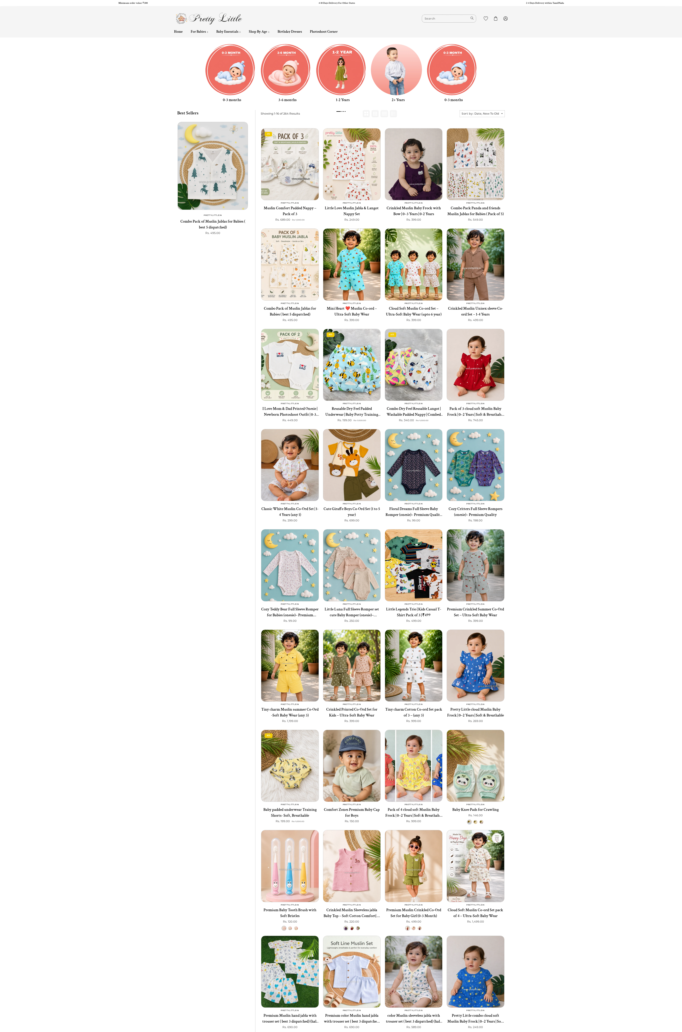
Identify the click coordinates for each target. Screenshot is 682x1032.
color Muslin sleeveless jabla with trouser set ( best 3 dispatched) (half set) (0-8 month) (413, 1018)
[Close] (61, 1011)
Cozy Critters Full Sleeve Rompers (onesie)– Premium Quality (475, 511)
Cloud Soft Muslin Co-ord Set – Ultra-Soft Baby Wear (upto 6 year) (414, 311)
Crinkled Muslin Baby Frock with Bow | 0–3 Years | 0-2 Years (414, 211)
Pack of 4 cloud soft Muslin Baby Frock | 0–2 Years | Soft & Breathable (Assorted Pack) (413, 812)
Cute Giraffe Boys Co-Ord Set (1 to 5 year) (352, 511)
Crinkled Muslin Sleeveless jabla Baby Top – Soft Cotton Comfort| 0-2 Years (352, 913)
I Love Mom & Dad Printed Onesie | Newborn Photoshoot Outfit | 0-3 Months (289, 411)
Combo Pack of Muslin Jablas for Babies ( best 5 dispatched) (212, 224)
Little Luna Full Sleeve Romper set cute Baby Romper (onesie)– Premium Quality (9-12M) (352, 612)
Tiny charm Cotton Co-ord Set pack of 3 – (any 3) (413, 712)
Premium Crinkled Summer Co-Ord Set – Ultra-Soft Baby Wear (475, 612)
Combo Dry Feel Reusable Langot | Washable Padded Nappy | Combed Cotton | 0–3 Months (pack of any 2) (413, 411)
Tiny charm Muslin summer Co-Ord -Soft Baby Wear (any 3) (290, 712)
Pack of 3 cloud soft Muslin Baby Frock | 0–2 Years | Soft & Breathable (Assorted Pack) (475, 411)
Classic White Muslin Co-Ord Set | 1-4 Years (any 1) (289, 511)
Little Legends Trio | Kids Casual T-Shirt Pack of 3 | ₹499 (413, 612)
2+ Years (398, 100)
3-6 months (287, 100)
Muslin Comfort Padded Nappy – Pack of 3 (290, 211)
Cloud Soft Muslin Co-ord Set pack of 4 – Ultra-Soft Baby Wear (475, 912)
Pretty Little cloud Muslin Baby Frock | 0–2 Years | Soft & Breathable (475, 712)
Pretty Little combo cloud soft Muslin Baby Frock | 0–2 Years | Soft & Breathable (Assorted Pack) (475, 1018)
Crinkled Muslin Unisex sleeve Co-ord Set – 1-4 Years (475, 311)
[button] (495, 18)
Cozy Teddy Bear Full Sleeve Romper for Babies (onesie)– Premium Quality (290, 612)
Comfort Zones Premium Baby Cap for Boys (352, 812)
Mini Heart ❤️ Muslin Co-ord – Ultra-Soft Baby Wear (352, 311)
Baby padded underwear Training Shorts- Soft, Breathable (290, 812)
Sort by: (468, 113)
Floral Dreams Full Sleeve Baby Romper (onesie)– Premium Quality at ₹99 (414, 512)
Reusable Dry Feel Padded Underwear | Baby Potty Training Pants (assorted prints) (351, 411)
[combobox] (449, 19)
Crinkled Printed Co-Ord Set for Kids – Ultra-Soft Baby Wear (351, 712)
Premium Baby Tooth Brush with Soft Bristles (290, 912)
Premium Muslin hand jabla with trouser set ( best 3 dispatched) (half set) (290, 1018)
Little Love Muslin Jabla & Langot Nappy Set (352, 211)
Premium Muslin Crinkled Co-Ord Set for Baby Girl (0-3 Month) (413, 912)
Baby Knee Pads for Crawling (475, 809)
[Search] (472, 18)
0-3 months (232, 100)
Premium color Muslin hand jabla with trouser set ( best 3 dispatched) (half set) (352, 1018)
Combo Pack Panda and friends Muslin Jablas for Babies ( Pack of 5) (475, 211)
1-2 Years (343, 100)
